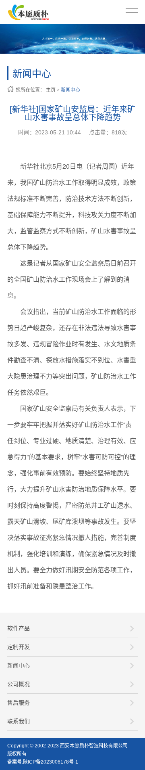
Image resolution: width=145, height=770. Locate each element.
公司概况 (18, 684)
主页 (51, 90)
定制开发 (18, 647)
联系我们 (18, 721)
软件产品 (18, 628)
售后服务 (18, 702)
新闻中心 (70, 90)
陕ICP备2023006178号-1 (50, 762)
